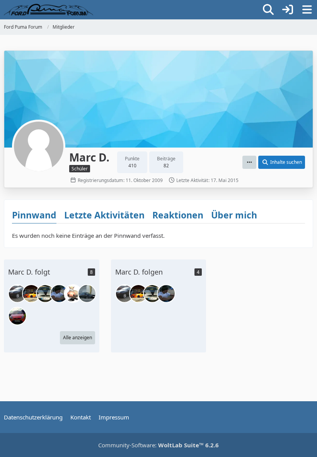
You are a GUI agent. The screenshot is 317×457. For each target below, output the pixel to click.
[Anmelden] (287, 9)
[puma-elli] (31, 293)
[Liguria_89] (45, 293)
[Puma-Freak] (59, 293)
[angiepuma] (17, 316)
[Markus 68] (17, 293)
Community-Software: (158, 445)
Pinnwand (34, 215)
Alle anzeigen (77, 337)
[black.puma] (87, 293)
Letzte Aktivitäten (104, 215)
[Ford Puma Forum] (48, 9)
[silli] (73, 293)
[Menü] (307, 9)
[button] (249, 162)
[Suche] (268, 9)
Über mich (234, 215)
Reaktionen (177, 215)
